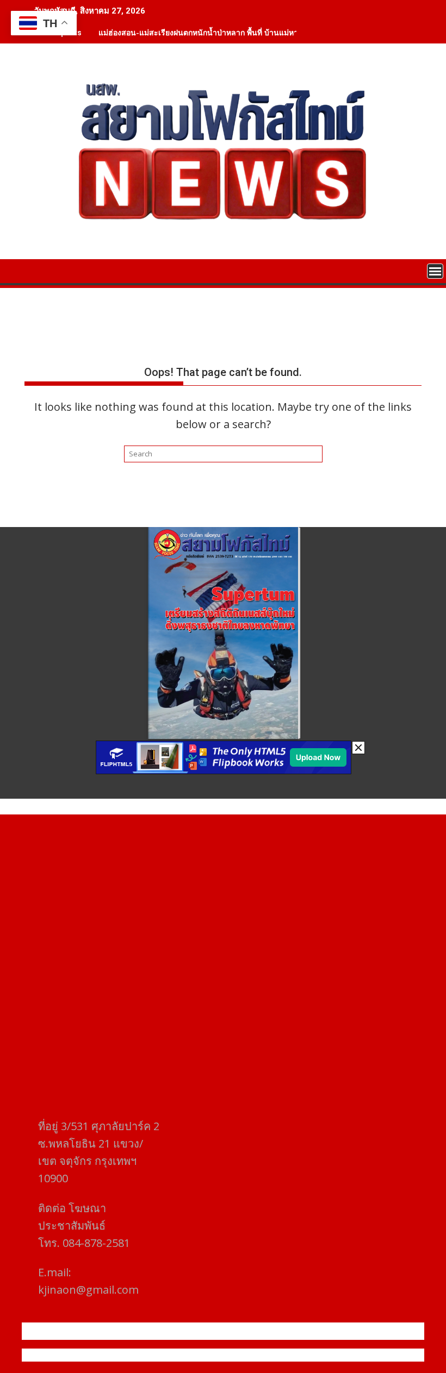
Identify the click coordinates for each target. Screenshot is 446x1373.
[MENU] (435, 271)
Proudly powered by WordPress (151, 1355)
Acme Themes (330, 1355)
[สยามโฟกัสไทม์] (35, 270)
